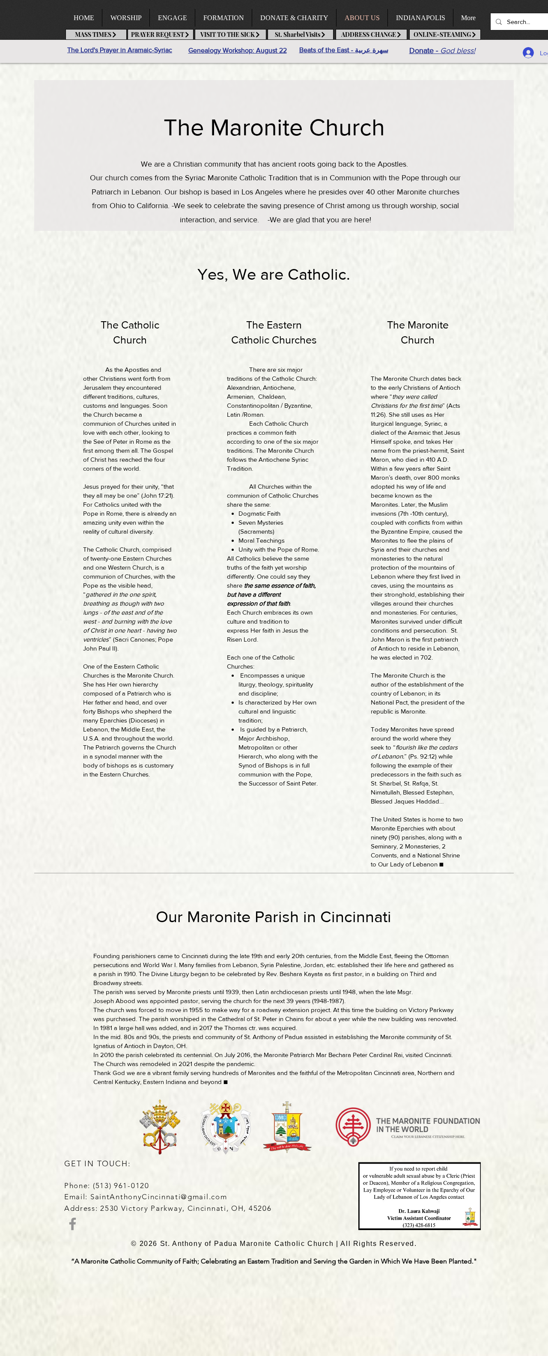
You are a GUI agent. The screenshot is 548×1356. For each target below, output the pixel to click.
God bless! (457, 50)
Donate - (424, 50)
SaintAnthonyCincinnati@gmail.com (158, 1196)
